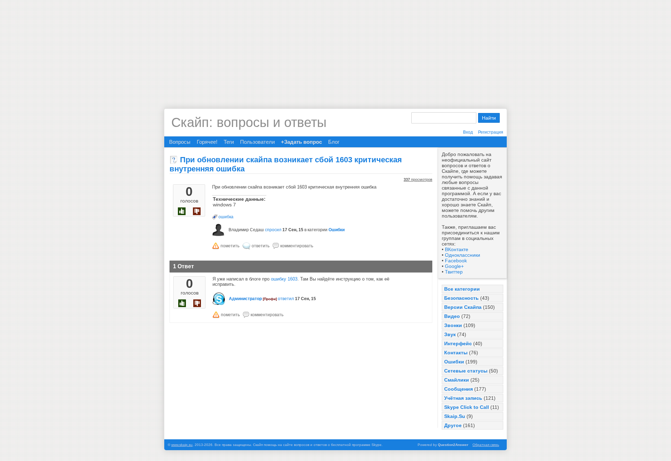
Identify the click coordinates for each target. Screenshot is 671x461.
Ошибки (454, 361)
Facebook (456, 260)
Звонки (453, 325)
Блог (333, 142)
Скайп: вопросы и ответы (248, 122)
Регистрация (490, 132)
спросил (273, 229)
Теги (229, 142)
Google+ (454, 266)
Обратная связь (485, 445)
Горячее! (207, 142)
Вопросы (179, 142)
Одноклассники (462, 255)
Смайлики (456, 380)
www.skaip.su (182, 445)
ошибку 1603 (284, 279)
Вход (468, 132)
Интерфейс (458, 343)
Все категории (462, 289)
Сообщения (458, 389)
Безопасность (461, 298)
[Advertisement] (335, 49)
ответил (286, 298)
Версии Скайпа (463, 307)
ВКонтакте (456, 249)
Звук (450, 334)
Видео (452, 316)
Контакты (456, 352)
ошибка (225, 216)
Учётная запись (463, 398)
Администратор (245, 298)
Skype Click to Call (466, 407)
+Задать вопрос (301, 142)
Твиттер (454, 272)
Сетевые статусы (466, 371)
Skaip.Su (454, 416)
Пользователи (257, 142)
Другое (453, 425)
